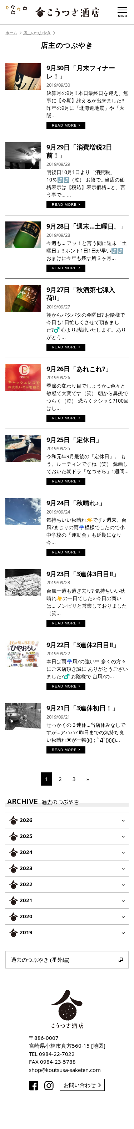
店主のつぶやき (37, 32)
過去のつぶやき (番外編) (40, 959)
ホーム (11, 32)
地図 (98, 1045)
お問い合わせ (80, 1084)
